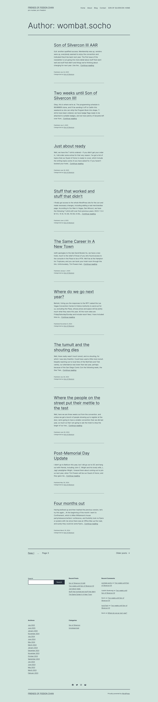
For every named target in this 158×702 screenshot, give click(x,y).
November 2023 (33, 653)
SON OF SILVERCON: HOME (119, 8)
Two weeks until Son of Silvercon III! (81, 586)
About (89, 8)
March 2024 (32, 645)
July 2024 (31, 636)
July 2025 (31, 625)
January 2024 (33, 648)
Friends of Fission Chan (41, 7)
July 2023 (31, 662)
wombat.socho (106, 583)
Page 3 (45, 553)
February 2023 (33, 673)
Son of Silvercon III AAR (76, 45)
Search (30, 578)
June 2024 (31, 639)
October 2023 (33, 656)
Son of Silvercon (69, 74)
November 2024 (33, 634)
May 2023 (31, 667)
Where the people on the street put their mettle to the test (77, 402)
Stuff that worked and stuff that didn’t (82, 592)
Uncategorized (74, 628)
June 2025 (31, 628)
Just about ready (70, 146)
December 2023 (33, 650)
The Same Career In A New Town (80, 594)
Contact (103, 8)
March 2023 (32, 670)
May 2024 (31, 642)
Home (83, 8)
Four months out (69, 503)
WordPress (126, 693)
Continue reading (87, 65)
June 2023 (31, 665)
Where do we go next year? (117, 613)
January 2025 (33, 631)
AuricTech (104, 605)
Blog (96, 8)
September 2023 (34, 659)
